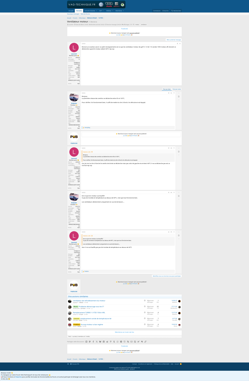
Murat (74, 326)
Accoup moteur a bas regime (92, 324)
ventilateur (144, 24)
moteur (137, 24)
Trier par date (167, 89)
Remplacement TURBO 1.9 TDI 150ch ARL (89, 312)
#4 (171, 192)
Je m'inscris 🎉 (128, 35)
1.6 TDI (85, 320)
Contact (134, 364)
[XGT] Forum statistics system (124, 369)
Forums (79, 11)
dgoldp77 (75, 302)
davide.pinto (76, 308)
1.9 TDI (86, 302)
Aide (172, 364)
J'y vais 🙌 (119, 35)
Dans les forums (85, 14)
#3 (171, 148)
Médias (108, 11)
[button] (96, 11)
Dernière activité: (97, 24)
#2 (171, 93)
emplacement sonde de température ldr (95, 318)
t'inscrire (18, 377)
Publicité (74, 143)
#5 (171, 232)
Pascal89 (75, 320)
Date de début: (82, 24)
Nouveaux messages (73, 14)
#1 (180, 43)
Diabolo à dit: (87, 152)
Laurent (71, 24)
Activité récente (90, 11)
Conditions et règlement (145, 364)
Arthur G (75, 314)
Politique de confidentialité (161, 364)
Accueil (71, 11)
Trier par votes (177, 89)
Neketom (174, 302)
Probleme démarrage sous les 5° (91, 306)
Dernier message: (114, 24)
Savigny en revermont (77, 63)
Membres (119, 11)
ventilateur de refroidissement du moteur (89, 300)
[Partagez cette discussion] (177, 44)
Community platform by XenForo (124, 367)
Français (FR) (75, 364)
